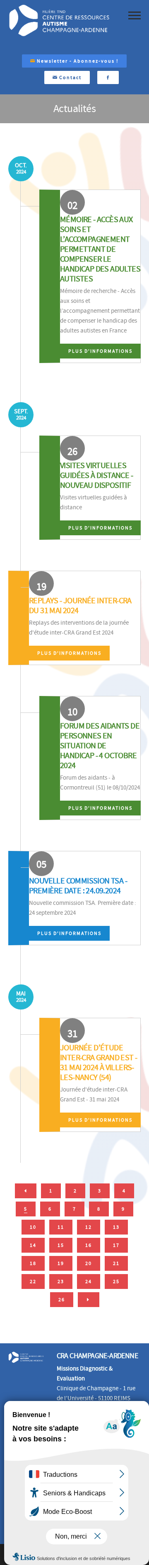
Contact (70, 77)
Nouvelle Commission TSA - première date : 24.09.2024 (78, 886)
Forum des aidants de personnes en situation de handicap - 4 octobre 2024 (99, 746)
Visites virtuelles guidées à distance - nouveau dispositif (96, 475)
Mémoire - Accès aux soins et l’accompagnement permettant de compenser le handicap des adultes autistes (100, 249)
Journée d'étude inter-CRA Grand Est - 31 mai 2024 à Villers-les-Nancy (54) (98, 1062)
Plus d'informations (100, 351)
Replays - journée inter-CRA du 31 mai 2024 (80, 605)
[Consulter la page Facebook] (108, 77)
